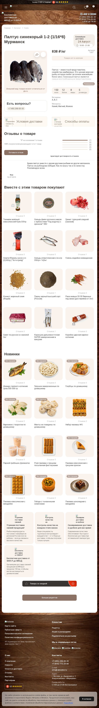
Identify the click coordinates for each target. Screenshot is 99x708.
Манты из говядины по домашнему (44, 425)
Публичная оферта (13, 630)
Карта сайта (10, 626)
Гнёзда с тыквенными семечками (44, 502)
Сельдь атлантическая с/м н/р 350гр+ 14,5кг (48, 259)
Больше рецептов (49, 598)
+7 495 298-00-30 (16, 108)
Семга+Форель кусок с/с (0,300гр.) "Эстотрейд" (14, 259)
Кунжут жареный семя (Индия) (13, 297)
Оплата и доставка (13, 669)
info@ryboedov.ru (59, 670)
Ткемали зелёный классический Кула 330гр (14, 220)
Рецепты (56, 628)
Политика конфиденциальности (19, 638)
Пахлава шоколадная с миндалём (75, 502)
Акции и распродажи (61, 632)
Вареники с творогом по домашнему (14, 425)
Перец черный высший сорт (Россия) (47, 297)
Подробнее (68, 703)
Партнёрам (10, 680)
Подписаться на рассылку (64, 636)
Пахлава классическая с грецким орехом (76, 464)
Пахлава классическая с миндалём (14, 502)
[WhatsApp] (76, 648)
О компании (10, 661)
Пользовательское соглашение (18, 634)
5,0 (11, 686)
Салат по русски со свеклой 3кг (16, 336)
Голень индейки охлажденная (78, 258)
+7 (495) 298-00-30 (87, 17)
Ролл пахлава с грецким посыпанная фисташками (46, 464)
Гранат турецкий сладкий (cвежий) (77, 220)
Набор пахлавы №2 (74, 424)
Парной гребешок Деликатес (16, 463)
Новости (9, 665)
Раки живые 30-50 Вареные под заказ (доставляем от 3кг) (79, 297)
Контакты (9, 677)
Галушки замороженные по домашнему (46, 387)
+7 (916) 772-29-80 (87, 19)
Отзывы (8, 673)
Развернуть (89, 84)
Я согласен (86, 699)
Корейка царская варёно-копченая (77, 336)
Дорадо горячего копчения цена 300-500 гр (15, 387)
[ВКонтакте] (56, 648)
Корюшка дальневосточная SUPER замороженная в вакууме (47, 337)
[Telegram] (66, 648)
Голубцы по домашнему (76, 386)
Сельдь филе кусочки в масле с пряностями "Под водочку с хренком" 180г (48, 221)
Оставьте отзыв (16, 152)
